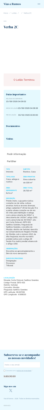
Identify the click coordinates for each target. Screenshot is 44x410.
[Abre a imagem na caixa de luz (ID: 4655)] (21, 51)
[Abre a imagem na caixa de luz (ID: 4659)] (28, 51)
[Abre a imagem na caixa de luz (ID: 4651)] (14, 51)
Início (6, 13)
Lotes (14, 13)
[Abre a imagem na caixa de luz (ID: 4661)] (32, 51)
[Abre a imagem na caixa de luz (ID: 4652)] (15, 51)
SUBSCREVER (10, 376)
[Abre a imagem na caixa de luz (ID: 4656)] (23, 51)
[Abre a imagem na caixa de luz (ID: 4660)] (30, 51)
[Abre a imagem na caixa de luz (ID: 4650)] (12, 51)
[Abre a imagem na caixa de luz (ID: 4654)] (19, 51)
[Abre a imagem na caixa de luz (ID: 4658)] (27, 51)
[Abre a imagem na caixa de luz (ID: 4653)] (17, 51)
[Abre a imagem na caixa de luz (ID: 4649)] (10, 51)
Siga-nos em (10, 386)
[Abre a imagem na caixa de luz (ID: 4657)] (25, 51)
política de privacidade (24, 370)
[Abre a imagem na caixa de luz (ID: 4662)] (34, 51)
